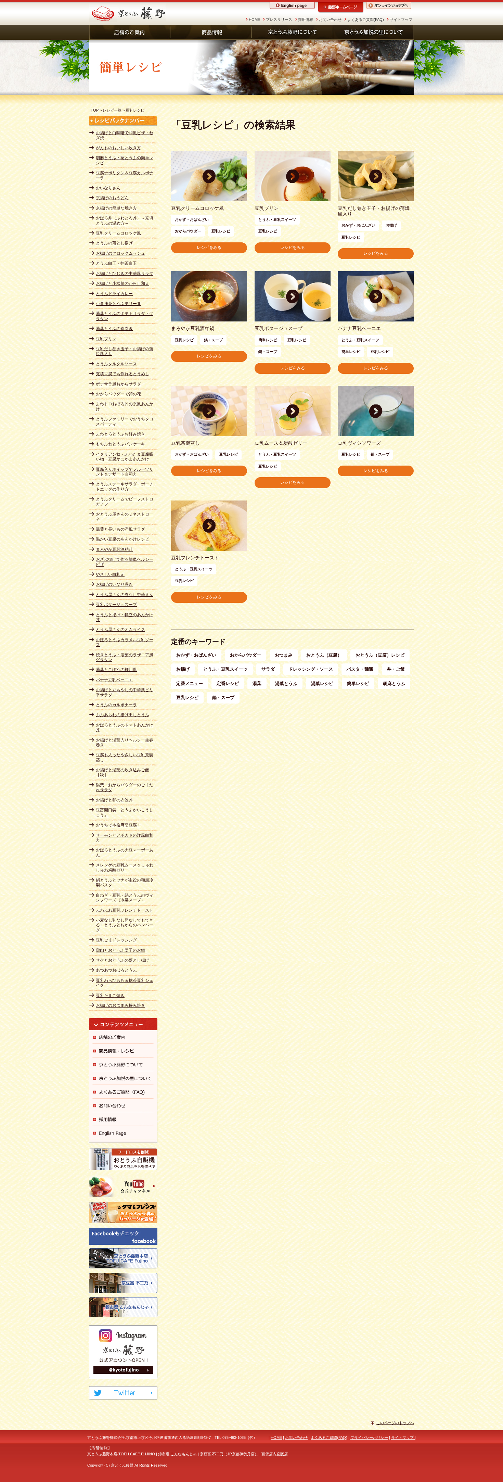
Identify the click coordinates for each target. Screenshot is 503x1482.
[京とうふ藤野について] (292, 32)
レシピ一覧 (112, 110)
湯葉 (257, 683)
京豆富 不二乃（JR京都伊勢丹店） (229, 1454)
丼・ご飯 (396, 669)
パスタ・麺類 (360, 669)
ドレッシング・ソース (310, 669)
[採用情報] (123, 1119)
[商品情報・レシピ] (123, 1050)
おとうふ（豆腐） (324, 655)
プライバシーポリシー (369, 1437)
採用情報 (305, 19)
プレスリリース (279, 19)
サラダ (268, 669)
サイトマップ (401, 19)
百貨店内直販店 (274, 1454)
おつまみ (284, 655)
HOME (254, 19)
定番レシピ (228, 683)
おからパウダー (245, 655)
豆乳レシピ (187, 697)
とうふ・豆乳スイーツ (225, 669)
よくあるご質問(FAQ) (365, 19)
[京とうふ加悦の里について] (373, 32)
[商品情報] (211, 32)
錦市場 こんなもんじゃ (177, 1454)
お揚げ (183, 669)
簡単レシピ (358, 683)
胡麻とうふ (394, 683)
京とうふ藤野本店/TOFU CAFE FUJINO (121, 1454)
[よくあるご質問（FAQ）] (123, 1092)
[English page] (123, 1133)
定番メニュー (189, 683)
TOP (95, 110)
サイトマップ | (403, 1437)
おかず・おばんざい (196, 655)
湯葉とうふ (286, 683)
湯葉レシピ (322, 683)
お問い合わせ (330, 19)
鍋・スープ (223, 697)
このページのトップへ (395, 1423)
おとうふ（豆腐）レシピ (380, 655)
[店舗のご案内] (129, 32)
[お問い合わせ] (123, 1105)
